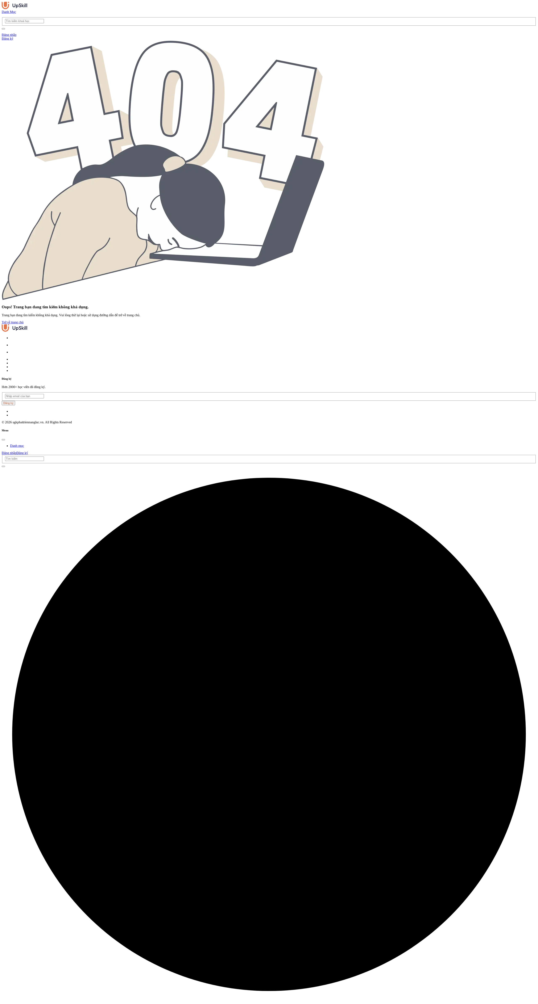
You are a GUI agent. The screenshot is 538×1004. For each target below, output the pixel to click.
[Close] (3, 439)
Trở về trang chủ (13, 322)
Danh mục (17, 446)
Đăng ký (7, 38)
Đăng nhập (9, 35)
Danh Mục (9, 12)
